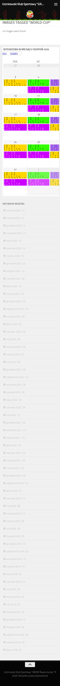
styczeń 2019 (13, 612)
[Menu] (56, 4)
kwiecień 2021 (13, 460)
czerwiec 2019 (13, 581)
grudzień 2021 (13, 422)
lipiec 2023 (11, 324)
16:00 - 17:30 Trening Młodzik (36, 89)
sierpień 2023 (13, 316)
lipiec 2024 (11, 286)
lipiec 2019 (11, 574)
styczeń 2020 (13, 536)
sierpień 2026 (13, 210)
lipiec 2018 (11, 649)
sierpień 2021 (13, 437)
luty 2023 (11, 362)
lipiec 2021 (11, 445)
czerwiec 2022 (13, 407)
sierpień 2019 (13, 566)
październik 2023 (15, 309)
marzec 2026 (13, 218)
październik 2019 (15, 551)
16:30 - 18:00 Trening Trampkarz (15, 82)
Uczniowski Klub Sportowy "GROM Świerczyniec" (23, 4)
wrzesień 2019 (14, 559)
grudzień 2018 (13, 619)
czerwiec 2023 (13, 331)
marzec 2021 (13, 468)
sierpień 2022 (13, 392)
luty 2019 (11, 604)
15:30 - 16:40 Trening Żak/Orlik (38, 82)
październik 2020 (15, 483)
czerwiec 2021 (13, 452)
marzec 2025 (13, 255)
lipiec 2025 (11, 240)
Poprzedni (12, 53)
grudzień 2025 (13, 225)
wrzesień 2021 (14, 430)
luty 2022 (11, 415)
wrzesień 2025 (14, 233)
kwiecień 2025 (13, 248)
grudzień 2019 (13, 543)
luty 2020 (11, 528)
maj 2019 (11, 589)
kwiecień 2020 (13, 513)
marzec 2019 (13, 596)
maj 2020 (11, 505)
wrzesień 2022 (14, 384)
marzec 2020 (13, 521)
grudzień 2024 (13, 263)
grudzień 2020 (13, 475)
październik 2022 (15, 377)
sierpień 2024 (13, 278)
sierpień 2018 (13, 642)
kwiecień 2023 (13, 346)
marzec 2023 (13, 354)
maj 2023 (11, 339)
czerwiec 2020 (13, 498)
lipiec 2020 (11, 490)
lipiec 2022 (11, 399)
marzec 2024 (13, 293)
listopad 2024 (13, 271)
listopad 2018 (13, 627)
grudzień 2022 (13, 369)
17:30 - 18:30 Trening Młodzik (12, 127)
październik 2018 (15, 634)
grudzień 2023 (13, 301)
